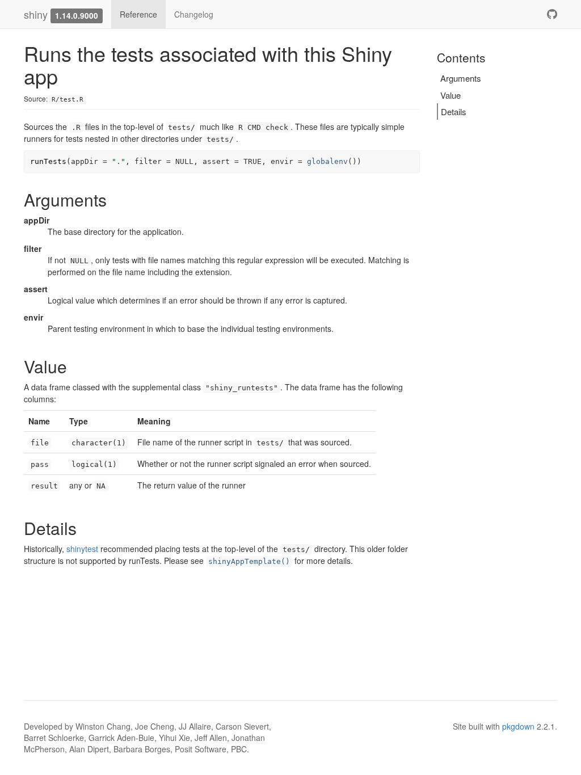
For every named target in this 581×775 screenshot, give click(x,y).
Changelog (193, 14)
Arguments (460, 78)
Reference (138, 14)
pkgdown (518, 726)
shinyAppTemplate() (249, 561)
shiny (36, 14)
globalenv (327, 161)
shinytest (82, 548)
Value (450, 95)
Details (453, 111)
